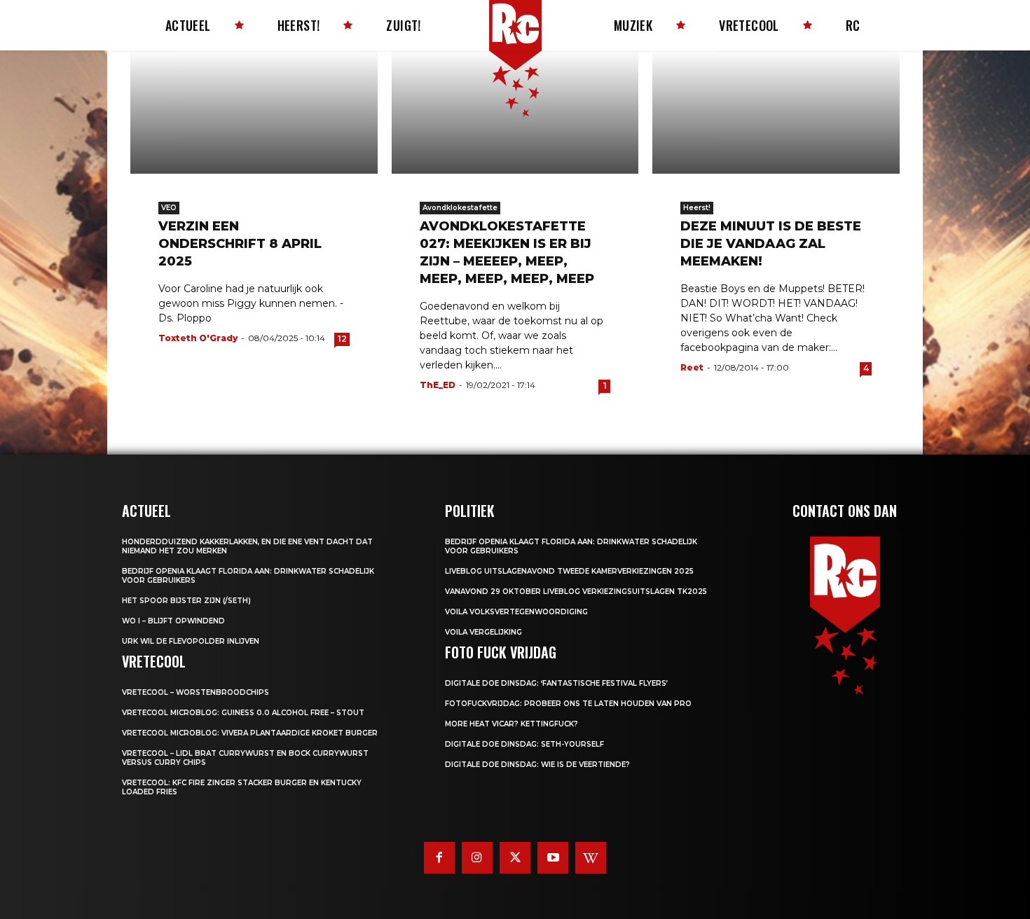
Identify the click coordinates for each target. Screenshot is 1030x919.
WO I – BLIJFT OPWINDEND (173, 621)
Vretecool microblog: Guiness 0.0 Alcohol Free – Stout (243, 712)
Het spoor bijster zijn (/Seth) (186, 600)
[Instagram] (477, 857)
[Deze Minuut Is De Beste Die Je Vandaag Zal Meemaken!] (776, 112)
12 (342, 338)
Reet (691, 367)
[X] (515, 857)
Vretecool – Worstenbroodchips (195, 692)
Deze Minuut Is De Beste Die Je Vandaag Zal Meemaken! (770, 244)
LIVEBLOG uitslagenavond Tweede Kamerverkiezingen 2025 (569, 571)
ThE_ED (437, 385)
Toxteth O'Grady (198, 338)
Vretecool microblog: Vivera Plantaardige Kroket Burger (250, 733)
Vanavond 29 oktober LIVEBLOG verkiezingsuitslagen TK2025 (576, 591)
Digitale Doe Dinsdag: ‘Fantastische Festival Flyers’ (556, 683)
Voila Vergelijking (483, 632)
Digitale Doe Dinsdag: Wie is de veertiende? (537, 764)
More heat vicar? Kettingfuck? (511, 723)
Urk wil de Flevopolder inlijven (190, 641)
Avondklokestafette (460, 207)
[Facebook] (439, 857)
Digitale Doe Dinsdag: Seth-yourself (524, 744)
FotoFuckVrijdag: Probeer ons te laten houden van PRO (568, 703)
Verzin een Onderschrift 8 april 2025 (240, 244)
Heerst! (696, 207)
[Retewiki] (590, 857)
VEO (169, 207)
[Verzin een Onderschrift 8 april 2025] (254, 112)
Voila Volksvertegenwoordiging (516, 611)
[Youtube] (552, 857)
